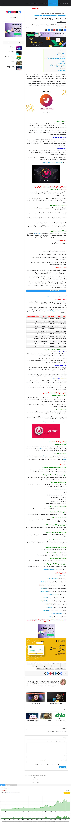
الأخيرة (18, 42)
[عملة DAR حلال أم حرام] (46, 716)
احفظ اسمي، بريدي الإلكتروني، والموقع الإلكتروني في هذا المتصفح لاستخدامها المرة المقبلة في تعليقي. (49, 764)
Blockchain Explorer (53, 578)
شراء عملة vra (39, 663)
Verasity (62, 575)
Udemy (51, 616)
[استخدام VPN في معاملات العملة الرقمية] (19, 48)
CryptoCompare (62, 290)
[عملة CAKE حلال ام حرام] (19, 53)
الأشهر (8, 42)
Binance (50, 594)
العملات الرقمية (54, 15)
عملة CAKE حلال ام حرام (11, 51)
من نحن (35, 777)
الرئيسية (64, 13)
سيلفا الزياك (56, 679)
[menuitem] (35, 821)
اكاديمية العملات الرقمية (58, 13)
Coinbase (43, 581)
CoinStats (41, 585)
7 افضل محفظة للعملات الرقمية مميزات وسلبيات (52, 421)
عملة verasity (31, 663)
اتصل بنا (35, 780)
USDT (64, 459)
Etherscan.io (49, 607)
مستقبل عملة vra (49, 668)
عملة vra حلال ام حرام (37, 666)
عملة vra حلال (47, 666)
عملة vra (63, 666)
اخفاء (56, 50)
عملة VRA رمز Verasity (38, 15)
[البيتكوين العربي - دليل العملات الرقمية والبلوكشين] (65, 3)
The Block (45, 597)
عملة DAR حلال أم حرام (48, 720)
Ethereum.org (48, 604)
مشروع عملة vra (40, 668)
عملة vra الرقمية (55, 666)
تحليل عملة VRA (56, 663)
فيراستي (57, 668)
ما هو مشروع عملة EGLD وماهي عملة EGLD (52, 162)
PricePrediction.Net (60, 302)
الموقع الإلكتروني (42, 759)
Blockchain (59, 613)
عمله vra (63, 668)
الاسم (65, 755)
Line (2, 785)
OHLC (13, 785)
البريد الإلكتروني (63, 759)
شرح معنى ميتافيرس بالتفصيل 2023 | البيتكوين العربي (56, 731)
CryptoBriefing (44, 601)
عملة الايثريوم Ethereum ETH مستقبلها (53, 569)
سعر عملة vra (47, 663)
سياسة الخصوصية (35, 778)
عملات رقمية (50, 457)
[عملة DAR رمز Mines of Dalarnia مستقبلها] (32, 716)
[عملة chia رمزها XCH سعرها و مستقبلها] (60, 716)
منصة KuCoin (41, 448)
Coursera (53, 613)
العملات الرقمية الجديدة (47, 15)
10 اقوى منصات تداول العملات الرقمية (54, 296)
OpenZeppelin (46, 610)
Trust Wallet (55, 594)
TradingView (44, 588)
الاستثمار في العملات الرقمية (52, 311)
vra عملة (63, 663)
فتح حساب (44, 456)
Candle (8, 785)
